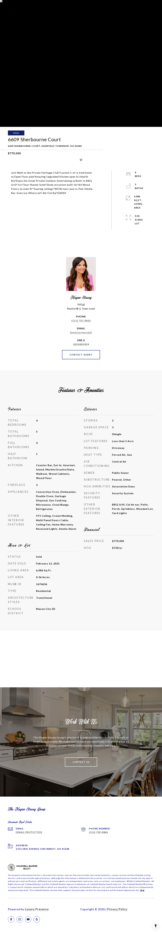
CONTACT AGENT (81, 354)
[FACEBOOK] (11, 919)
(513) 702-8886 (81, 320)
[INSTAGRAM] (19, 919)
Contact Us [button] (81, 762)
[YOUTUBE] (28, 919)
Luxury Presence (37, 909)
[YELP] (37, 919)
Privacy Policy (117, 909)
